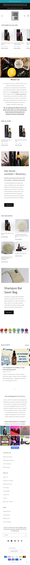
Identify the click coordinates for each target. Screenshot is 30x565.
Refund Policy (6, 518)
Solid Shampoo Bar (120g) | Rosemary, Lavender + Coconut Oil (21, 236)
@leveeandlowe (13, 421)
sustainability (15, 92)
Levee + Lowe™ (16, 562)
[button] (2, 16)
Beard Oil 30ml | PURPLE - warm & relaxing (19, 43)
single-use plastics (21, 94)
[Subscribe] (25, 535)
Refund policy (6, 467)
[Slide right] (18, 53)
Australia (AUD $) (14, 551)
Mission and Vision (7, 484)
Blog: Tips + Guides (7, 501)
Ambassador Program (8, 460)
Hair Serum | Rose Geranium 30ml (21, 140)
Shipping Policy (7, 511)
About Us (5, 477)
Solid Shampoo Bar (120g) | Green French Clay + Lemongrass (6, 258)
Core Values (6, 487)
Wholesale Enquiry (7, 457)
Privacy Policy (6, 515)
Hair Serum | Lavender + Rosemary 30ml (6, 140)
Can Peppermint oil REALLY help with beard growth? (14, 369)
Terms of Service (7, 463)
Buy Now (9, 205)
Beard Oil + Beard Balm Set (21, 253)
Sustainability (6, 491)
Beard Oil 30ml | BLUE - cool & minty (7, 43)
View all (27, 345)
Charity (5, 498)
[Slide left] (11, 53)
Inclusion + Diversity (8, 480)
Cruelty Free (6, 494)
